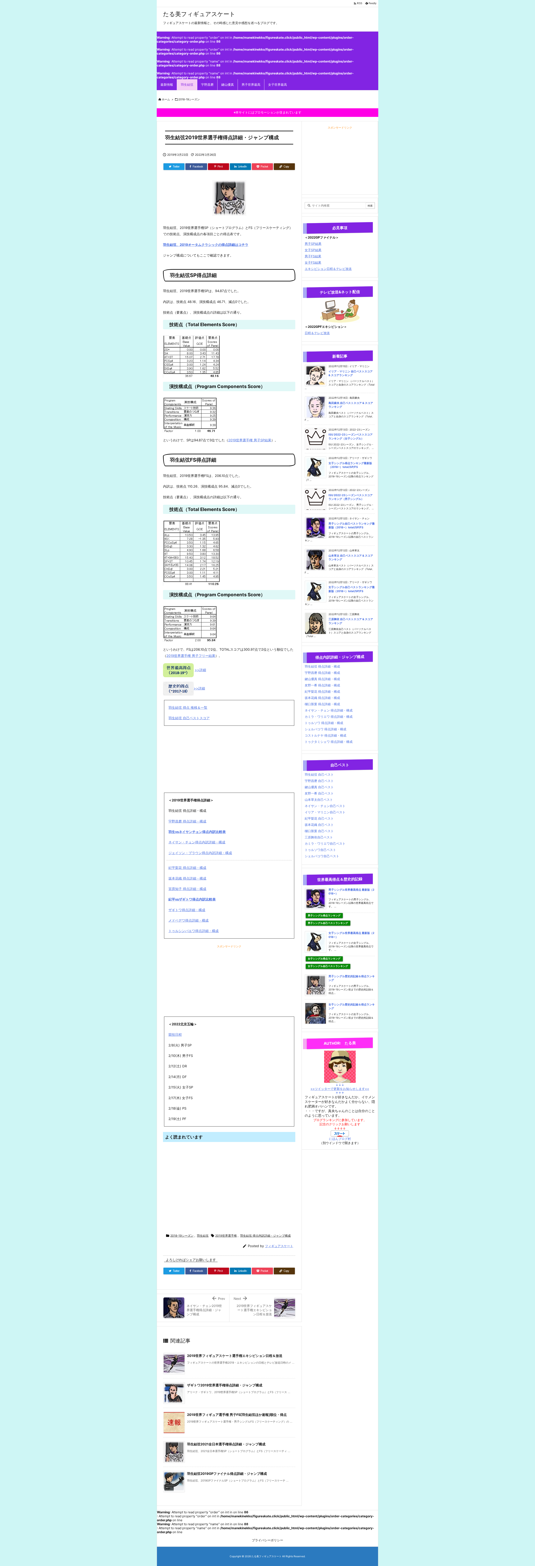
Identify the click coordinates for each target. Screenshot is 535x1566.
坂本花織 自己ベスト (319, 825)
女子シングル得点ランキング (324, 958)
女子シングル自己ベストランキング (328, 966)
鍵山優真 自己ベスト (319, 787)
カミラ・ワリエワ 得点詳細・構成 (329, 717)
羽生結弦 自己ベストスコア (189, 718)
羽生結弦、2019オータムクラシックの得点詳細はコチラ (205, 245)
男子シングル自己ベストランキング (328, 923)
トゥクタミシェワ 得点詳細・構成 (329, 742)
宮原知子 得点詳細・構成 (187, 889)
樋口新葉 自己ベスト (319, 831)
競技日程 (175, 1034)
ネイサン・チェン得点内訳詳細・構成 (196, 842)
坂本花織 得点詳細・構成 (187, 878)
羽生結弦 (203, 1235)
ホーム (166, 99)
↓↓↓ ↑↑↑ (340, 1089)
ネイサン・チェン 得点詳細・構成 (329, 710)
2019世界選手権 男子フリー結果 (190, 656)
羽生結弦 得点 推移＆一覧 (187, 707)
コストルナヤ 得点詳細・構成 (325, 735)
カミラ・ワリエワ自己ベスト (325, 844)
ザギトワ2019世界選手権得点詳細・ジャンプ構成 (224, 1385)
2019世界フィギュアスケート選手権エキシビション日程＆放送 (234, 1356)
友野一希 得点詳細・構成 (322, 685)
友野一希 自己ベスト (319, 793)
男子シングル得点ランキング (324, 915)
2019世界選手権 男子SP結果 (249, 440)
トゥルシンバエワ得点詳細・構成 (193, 931)
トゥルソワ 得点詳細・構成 (324, 723)
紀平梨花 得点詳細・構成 (187, 868)
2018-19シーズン (189, 99)
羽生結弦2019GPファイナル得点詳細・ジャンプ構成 (227, 1473)
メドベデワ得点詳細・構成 (188, 920)
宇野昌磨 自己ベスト (319, 781)
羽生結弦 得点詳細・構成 (322, 666)
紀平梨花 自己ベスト (319, 818)
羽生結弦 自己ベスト (319, 775)
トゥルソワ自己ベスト (320, 850)
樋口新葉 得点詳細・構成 (322, 704)
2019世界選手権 (226, 1235)
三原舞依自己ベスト (319, 837)
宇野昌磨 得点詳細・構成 (187, 821)
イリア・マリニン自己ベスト (325, 812)
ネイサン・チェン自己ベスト (325, 806)
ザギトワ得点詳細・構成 (186, 910)
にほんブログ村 (340, 1139)
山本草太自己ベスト (319, 800)
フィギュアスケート (279, 1246)
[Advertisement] (229, 759)
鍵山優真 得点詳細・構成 (322, 679)
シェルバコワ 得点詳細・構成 (325, 729)
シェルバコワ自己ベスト (322, 856)
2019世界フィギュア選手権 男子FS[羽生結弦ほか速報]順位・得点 (237, 1415)
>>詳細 (200, 670)
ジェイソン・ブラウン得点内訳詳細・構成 (200, 853)
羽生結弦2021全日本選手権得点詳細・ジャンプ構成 (226, 1444)
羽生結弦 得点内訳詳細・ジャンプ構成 (265, 1235)
